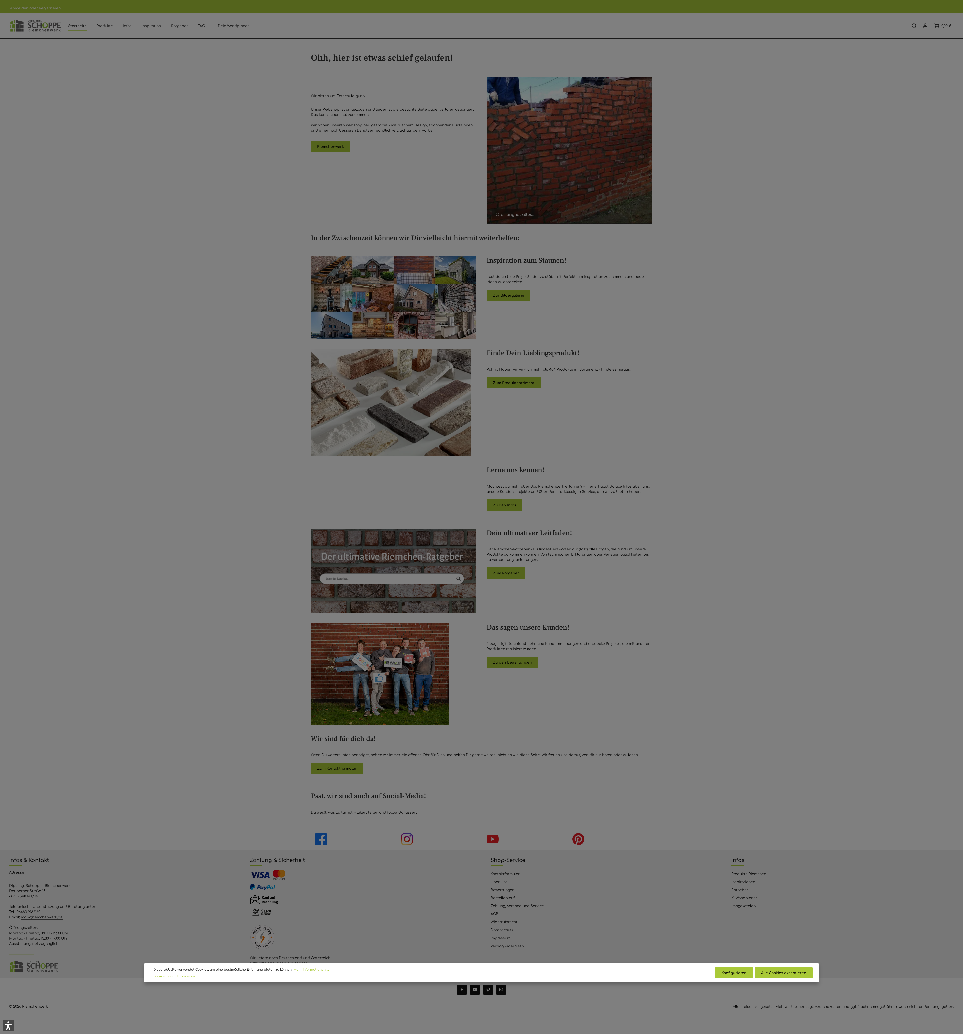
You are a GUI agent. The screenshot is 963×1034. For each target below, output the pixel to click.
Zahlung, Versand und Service (517, 905)
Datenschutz (502, 929)
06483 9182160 (28, 911)
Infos (737, 859)
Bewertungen (502, 889)
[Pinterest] (488, 990)
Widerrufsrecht (504, 921)
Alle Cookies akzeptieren (783, 972)
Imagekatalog (743, 905)
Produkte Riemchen (748, 873)
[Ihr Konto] (925, 26)
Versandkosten (828, 1006)
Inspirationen (743, 881)
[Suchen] (914, 26)
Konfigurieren (734, 972)
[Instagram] (501, 990)
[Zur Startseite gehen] (35, 25)
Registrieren (50, 8)
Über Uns (499, 881)
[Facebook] (462, 990)
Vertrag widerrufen (507, 946)
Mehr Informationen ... (311, 969)
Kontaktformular (505, 873)
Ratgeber (739, 889)
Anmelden (19, 8)
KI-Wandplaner (744, 897)
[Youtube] (475, 990)
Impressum (500, 938)
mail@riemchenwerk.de (42, 917)
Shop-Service (508, 859)
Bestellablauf (503, 897)
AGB (494, 913)
